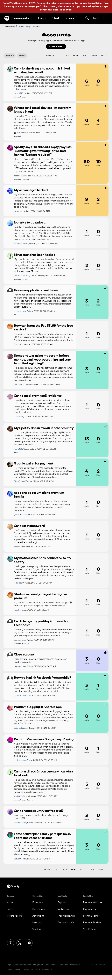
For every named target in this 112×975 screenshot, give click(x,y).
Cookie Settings (51, 964)
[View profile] (10, 69)
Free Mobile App (66, 915)
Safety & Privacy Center (22, 964)
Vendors (36, 929)
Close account (24, 654)
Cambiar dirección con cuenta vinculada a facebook (43, 773)
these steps (101, 6)
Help (42, 18)
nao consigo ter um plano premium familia (39, 494)
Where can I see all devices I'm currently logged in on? (42, 109)
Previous (50, 55)
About (10, 902)
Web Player (64, 909)
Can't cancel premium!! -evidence (38, 395)
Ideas (69, 18)
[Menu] (105, 18)
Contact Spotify (66, 922)
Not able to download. (30, 222)
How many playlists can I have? (36, 290)
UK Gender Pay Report (43, 969)
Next (103, 55)
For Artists (37, 902)
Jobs (9, 909)
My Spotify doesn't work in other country (44, 428)
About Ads (64, 964)
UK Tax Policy (28, 969)
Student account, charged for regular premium (40, 596)
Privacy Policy (37, 964)
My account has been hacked (34, 255)
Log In (96, 18)
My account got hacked (31, 190)
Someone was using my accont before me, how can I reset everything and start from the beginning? (42, 359)
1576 (75, 55)
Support (62, 902)
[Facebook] (29, 942)
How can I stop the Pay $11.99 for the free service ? (43, 327)
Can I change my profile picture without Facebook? (42, 623)
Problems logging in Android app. (38, 707)
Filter (21, 55)
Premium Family (91, 915)
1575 (67, 55)
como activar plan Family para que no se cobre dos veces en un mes (42, 836)
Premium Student (92, 922)
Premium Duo (90, 909)
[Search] (87, 18)
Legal (9, 964)
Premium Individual (92, 902)
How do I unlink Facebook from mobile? (42, 677)
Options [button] (9, 55)
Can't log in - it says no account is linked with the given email (42, 70)
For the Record (14, 915)
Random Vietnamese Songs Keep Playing (44, 739)
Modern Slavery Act (14, 969)
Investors (37, 922)
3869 (94, 55)
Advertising (38, 915)
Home (20, 26)
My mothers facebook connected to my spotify (42, 560)
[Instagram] (10, 942)
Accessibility (74, 964)
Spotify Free (89, 929)
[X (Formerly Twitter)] (19, 942)
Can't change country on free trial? (38, 811)
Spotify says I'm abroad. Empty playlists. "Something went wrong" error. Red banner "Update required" (43, 150)
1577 (84, 55)
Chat (55, 18)
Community (19, 18)
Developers (38, 909)
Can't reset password (29, 526)
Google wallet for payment (33, 463)
